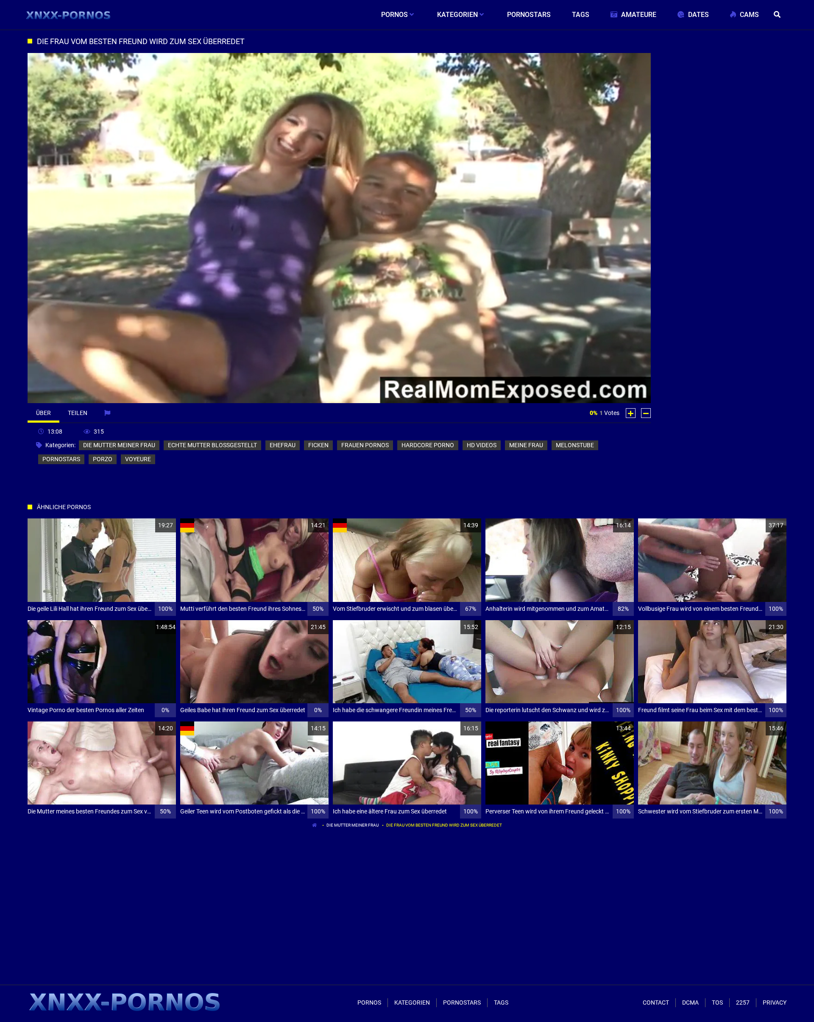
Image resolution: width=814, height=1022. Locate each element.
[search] (777, 14)
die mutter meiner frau (119, 445)
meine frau (526, 445)
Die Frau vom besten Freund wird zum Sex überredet (444, 825)
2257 (743, 1002)
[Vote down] (646, 413)
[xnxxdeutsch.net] (68, 15)
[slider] (102, 395)
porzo (102, 459)
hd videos (481, 445)
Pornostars (462, 1002)
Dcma (690, 1002)
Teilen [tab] (77, 412)
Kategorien (412, 1002)
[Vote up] (631, 413)
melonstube (575, 445)
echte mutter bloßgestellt (212, 445)
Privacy (774, 1002)
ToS (717, 1002)
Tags (501, 1002)
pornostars (61, 459)
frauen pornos (365, 445)
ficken (318, 445)
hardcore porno (427, 445)
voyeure (138, 459)
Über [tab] (43, 412)
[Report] (108, 413)
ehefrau (282, 445)
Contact (656, 1002)
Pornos (369, 1002)
